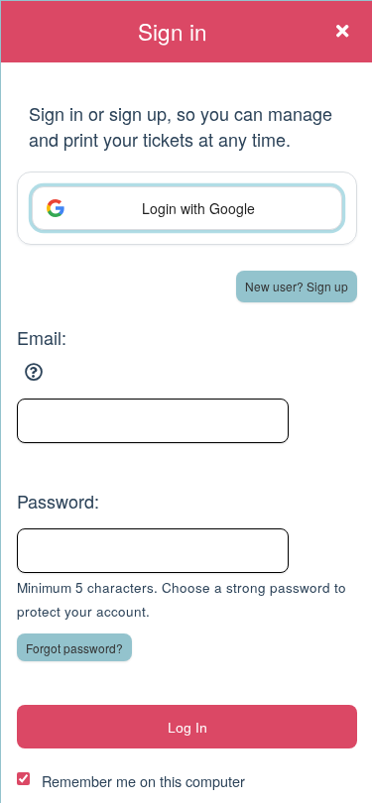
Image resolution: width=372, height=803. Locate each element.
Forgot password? (74, 647)
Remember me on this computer (143, 780)
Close (342, 31)
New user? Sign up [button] (296, 286)
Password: (58, 501)
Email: (41, 337)
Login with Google (198, 208)
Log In (187, 728)
